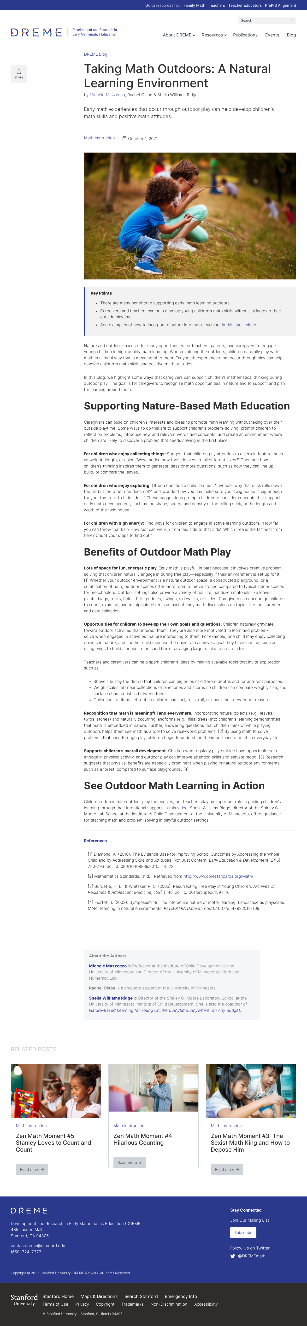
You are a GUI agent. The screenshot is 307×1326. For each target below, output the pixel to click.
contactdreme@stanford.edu (38, 1245)
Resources (212, 34)
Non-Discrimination (169, 1304)
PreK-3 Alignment (280, 5)
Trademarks (132, 1304)
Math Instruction (99, 138)
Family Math (194, 5)
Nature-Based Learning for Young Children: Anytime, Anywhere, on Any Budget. (165, 1010)
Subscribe (243, 1232)
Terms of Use (55, 1304)
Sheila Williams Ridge (111, 998)
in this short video (239, 324)
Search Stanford (141, 1296)
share (19, 77)
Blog (291, 34)
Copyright (105, 1304)
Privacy (82, 1304)
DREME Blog (95, 54)
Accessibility (206, 1304)
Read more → (32, 1169)
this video (178, 807)
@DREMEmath (251, 1256)
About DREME (177, 34)
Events (272, 34)
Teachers (217, 5)
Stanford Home (58, 1296)
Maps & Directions (99, 1296)
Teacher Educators (245, 5)
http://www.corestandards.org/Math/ (218, 876)
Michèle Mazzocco (107, 94)
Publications (245, 34)
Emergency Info (181, 1296)
